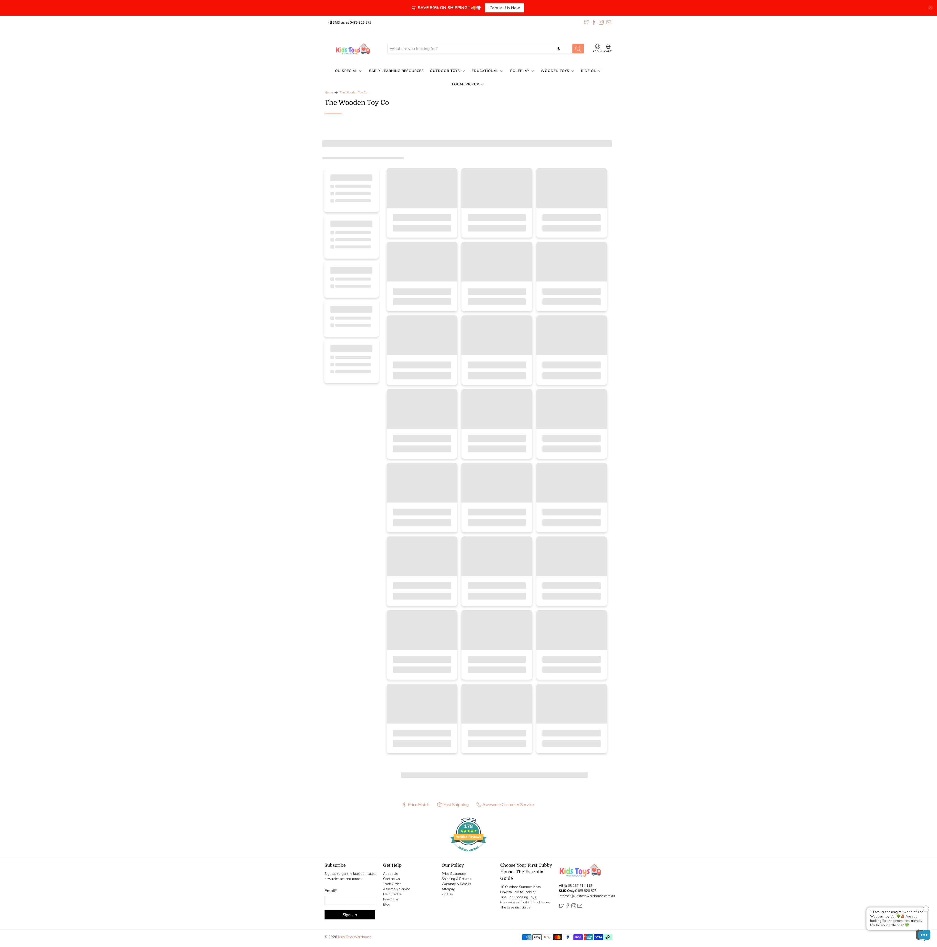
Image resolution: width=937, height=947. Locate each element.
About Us (390, 873)
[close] (930, 7)
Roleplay (519, 71)
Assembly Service (396, 889)
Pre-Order (390, 899)
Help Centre (392, 894)
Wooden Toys (555, 71)
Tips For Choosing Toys (518, 897)
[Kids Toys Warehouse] (352, 48)
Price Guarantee (454, 873)
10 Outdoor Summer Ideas (520, 887)
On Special (346, 71)
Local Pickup (465, 84)
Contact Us (391, 878)
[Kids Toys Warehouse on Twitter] (586, 22)
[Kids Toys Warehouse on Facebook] (593, 22)
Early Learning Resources (396, 71)
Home (329, 92)
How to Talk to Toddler (518, 892)
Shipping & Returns (456, 878)
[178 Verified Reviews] (468, 854)
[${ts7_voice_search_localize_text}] (559, 48)
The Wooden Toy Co (353, 92)
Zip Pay (447, 894)
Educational (485, 71)
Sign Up (350, 914)
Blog (386, 904)
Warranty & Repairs (456, 884)
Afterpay (448, 889)
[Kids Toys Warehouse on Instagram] (601, 22)
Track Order (392, 884)
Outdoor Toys (445, 71)
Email (331, 891)
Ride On (589, 71)
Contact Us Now (504, 7)
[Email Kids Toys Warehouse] (608, 22)
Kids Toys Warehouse (354, 937)
